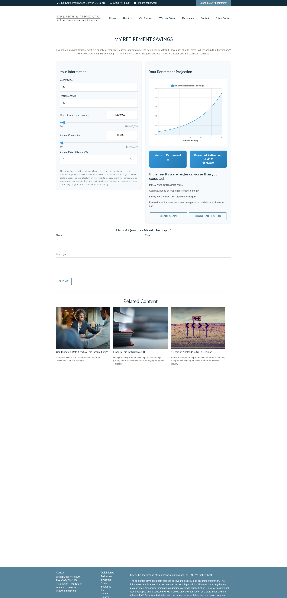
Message (61, 254)
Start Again (168, 216)
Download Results (207, 216)
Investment (106, 580)
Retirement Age (68, 96)
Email (148, 235)
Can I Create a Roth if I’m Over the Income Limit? (82, 352)
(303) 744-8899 (121, 3)
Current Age (66, 80)
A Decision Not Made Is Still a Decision (191, 352)
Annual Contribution (70, 135)
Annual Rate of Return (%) (74, 152)
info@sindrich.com (147, 3)
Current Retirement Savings (74, 115)
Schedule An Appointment (213, 3)
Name (59, 235)
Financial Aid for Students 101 (129, 352)
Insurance (106, 586)
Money (104, 593)
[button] (112, 18)
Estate (104, 583)
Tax (102, 590)
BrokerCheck (205, 575)
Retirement (106, 576)
